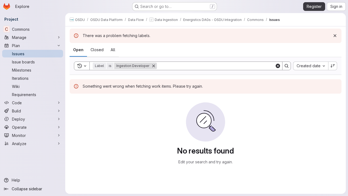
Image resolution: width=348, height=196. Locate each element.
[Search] (286, 66)
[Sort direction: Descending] (332, 66)
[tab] (78, 50)
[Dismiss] (335, 35)
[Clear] (278, 66)
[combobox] (310, 66)
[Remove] (153, 66)
